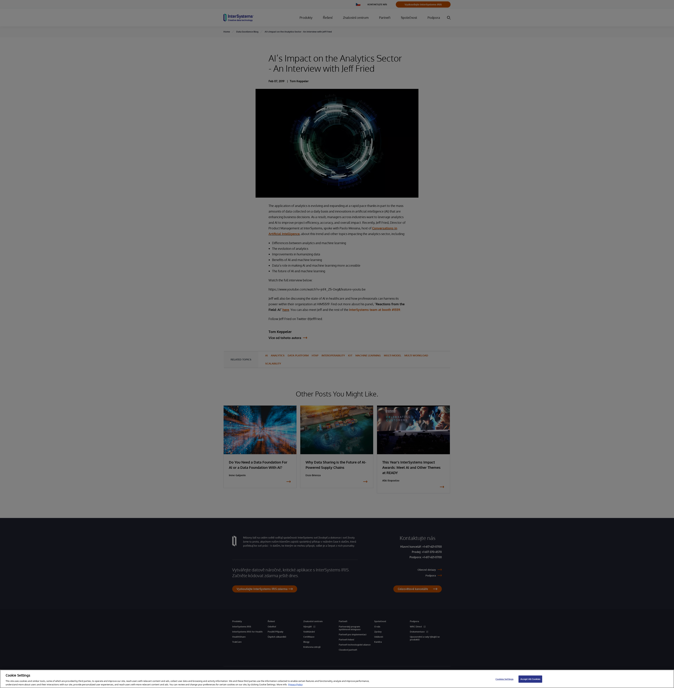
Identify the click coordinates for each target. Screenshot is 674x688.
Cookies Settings (504, 679)
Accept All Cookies (530, 679)
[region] (337, 679)
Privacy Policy (295, 684)
